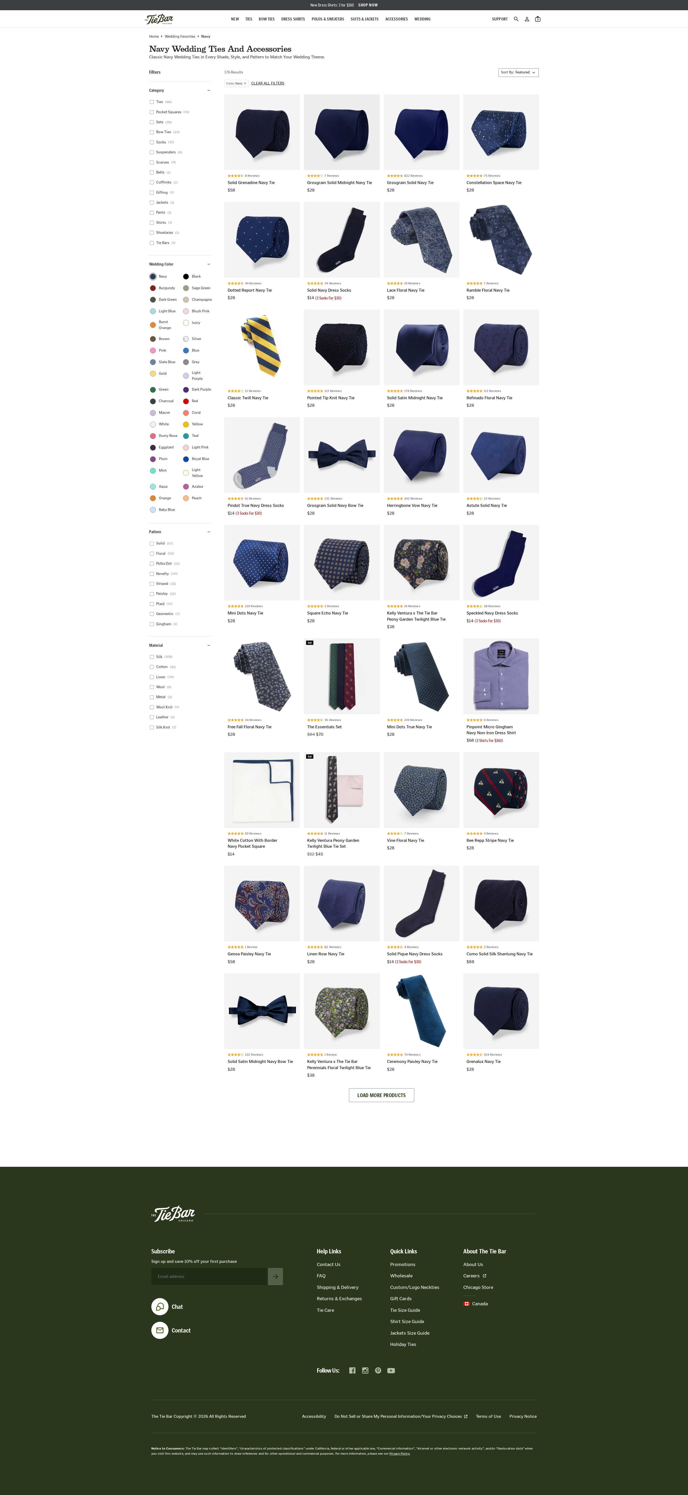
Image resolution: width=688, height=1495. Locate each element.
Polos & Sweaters (328, 19)
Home (154, 36)
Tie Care (325, 1310)
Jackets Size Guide (409, 1333)
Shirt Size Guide (407, 1321)
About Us (473, 1264)
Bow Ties (267, 19)
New (235, 19)
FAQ (321, 1276)
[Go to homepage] (159, 19)
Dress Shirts (293, 19)
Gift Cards (401, 1299)
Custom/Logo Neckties (414, 1287)
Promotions (402, 1264)
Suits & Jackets (365, 19)
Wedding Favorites (180, 36)
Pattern (155, 531)
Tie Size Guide (405, 1310)
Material (156, 645)
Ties (249, 19)
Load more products (381, 1095)
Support (500, 19)
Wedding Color (161, 264)
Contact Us (329, 1264)
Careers (471, 1276)
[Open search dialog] (516, 19)
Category (156, 90)
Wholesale (401, 1276)
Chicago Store (478, 1287)
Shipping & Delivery (338, 1287)
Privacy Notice (523, 1416)
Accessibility (314, 1416)
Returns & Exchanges (339, 1299)
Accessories (396, 19)
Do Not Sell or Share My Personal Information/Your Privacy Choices (398, 1416)
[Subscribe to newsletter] (275, 1276)
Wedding (422, 19)
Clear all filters (268, 83)
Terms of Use (488, 1416)
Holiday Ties (403, 1344)
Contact (181, 1330)
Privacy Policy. (399, 1453)
